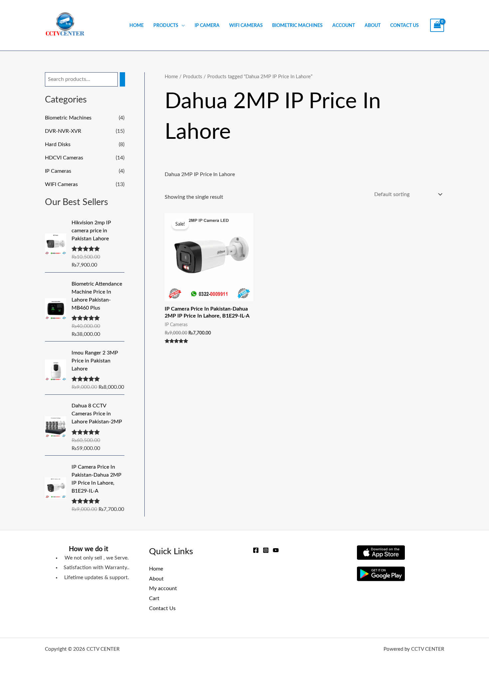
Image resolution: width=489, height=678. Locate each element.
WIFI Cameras (246, 25)
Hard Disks (58, 144)
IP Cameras (58, 171)
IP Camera (207, 25)
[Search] (122, 79)
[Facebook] (256, 550)
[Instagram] (266, 550)
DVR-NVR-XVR (63, 131)
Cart (154, 598)
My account (163, 588)
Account (343, 25)
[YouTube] (276, 550)
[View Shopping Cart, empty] (437, 25)
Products (165, 25)
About (373, 25)
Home (136, 25)
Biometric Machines (297, 25)
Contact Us (404, 25)
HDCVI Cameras (64, 157)
